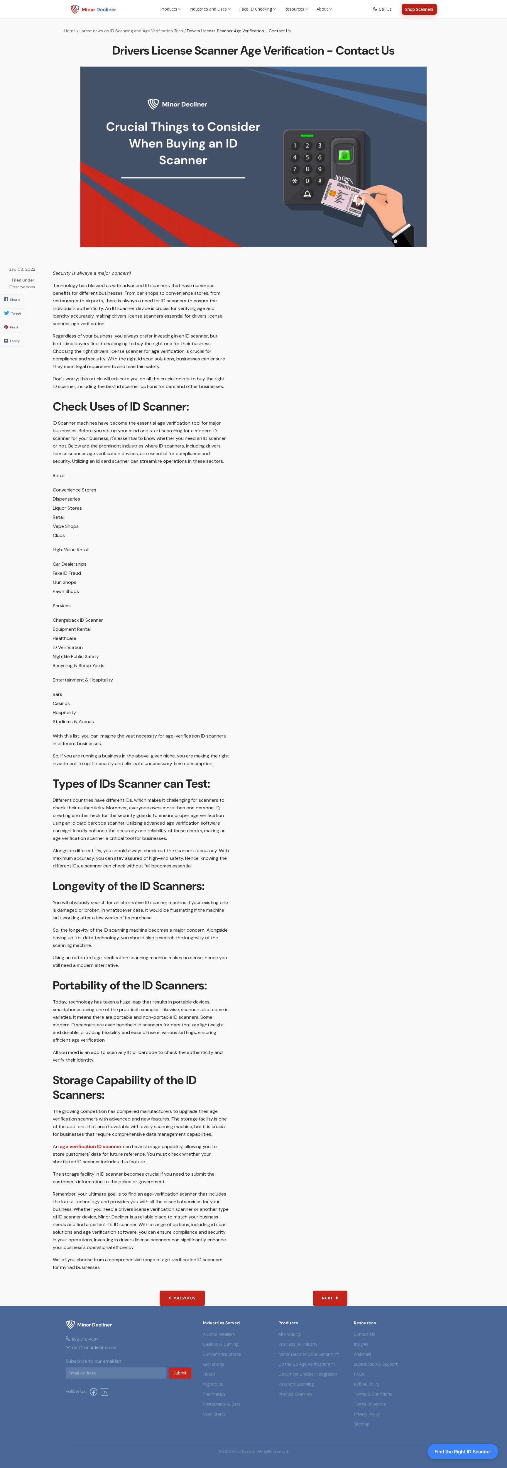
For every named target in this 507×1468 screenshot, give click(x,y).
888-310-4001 (85, 1339)
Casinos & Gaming (220, 1344)
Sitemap (361, 1424)
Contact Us (364, 1334)
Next (327, 1298)
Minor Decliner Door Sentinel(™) (308, 1354)
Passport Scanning (296, 1384)
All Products (289, 1334)
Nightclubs (213, 1384)
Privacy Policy (367, 1414)
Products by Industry (297, 1344)
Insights (361, 1344)
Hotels (209, 1374)
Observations (22, 286)
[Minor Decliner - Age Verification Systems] (93, 9)
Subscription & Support (376, 1364)
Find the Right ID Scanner (463, 1452)
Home (70, 30)
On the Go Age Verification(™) (306, 1364)
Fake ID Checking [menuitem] (255, 9)
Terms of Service (370, 1404)
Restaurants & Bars (221, 1404)
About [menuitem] (322, 9)
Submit (180, 1373)
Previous (185, 1298)
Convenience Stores (222, 1354)
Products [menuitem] (168, 9)
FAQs (359, 1374)
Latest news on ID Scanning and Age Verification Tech (131, 30)
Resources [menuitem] (294, 9)
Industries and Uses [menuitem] (208, 9)
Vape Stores (214, 1414)
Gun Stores (213, 1364)
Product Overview (295, 1394)
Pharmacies (214, 1394)
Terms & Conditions (373, 1394)
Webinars (362, 1354)
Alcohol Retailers (219, 1334)
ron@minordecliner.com (95, 1347)
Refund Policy (367, 1384)
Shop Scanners (419, 9)
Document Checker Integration (307, 1374)
